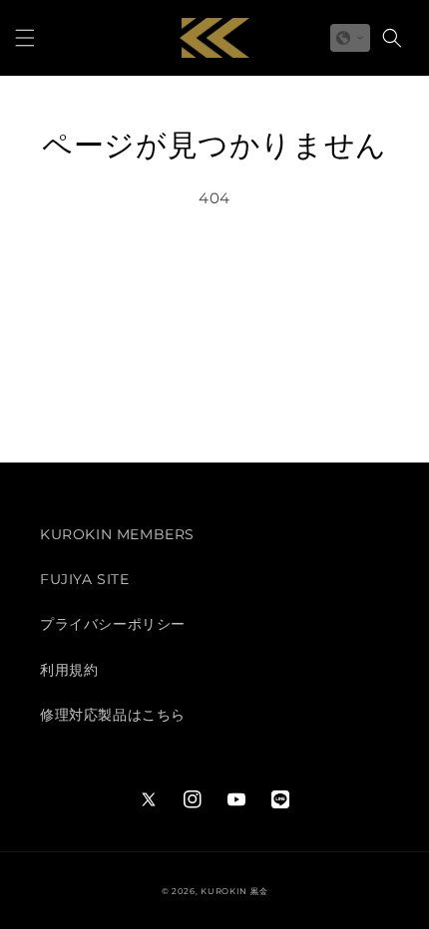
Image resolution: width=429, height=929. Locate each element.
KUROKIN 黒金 (234, 891)
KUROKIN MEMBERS (117, 534)
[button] (25, 38)
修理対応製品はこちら (113, 715)
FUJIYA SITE (85, 579)
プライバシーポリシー (113, 624)
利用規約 (69, 670)
